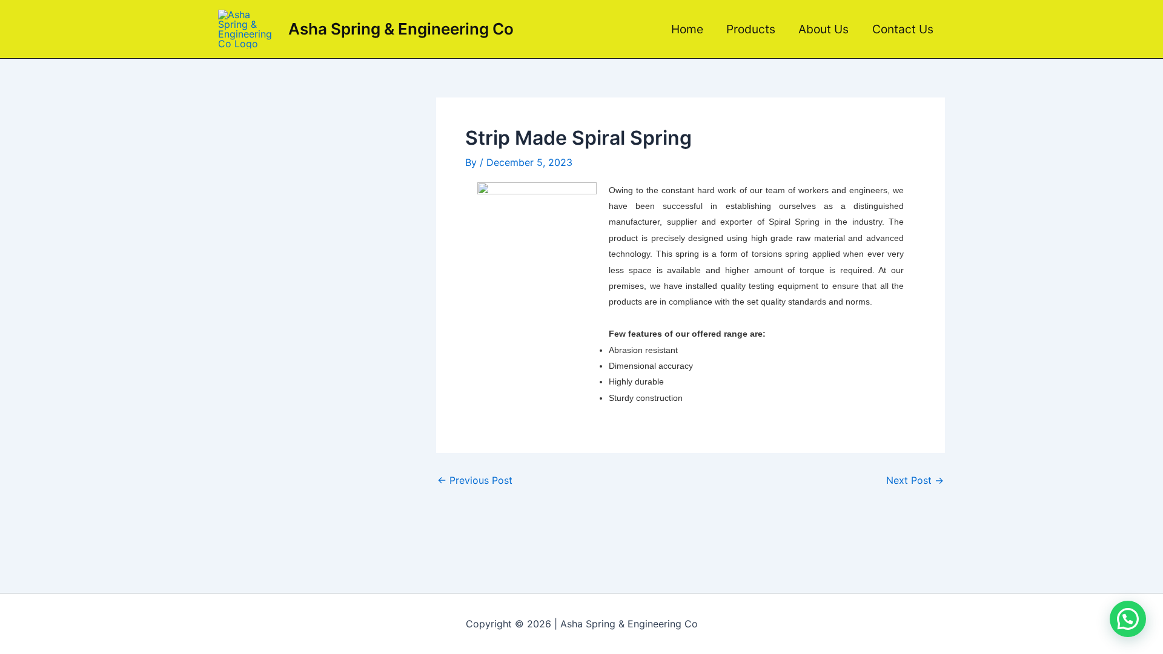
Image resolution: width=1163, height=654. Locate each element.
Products (750, 29)
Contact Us (902, 29)
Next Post (915, 480)
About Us (823, 29)
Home (687, 29)
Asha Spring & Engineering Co (401, 28)
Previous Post (474, 480)
